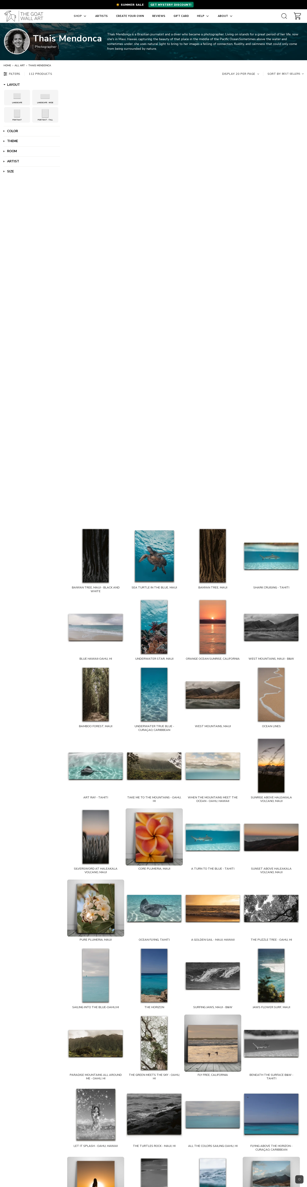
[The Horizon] (154, 975)
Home (7, 65)
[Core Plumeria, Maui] (154, 837)
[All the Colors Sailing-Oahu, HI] (212, 1114)
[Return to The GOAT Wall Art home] (25, 16)
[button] (153, 4)
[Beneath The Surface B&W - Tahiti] (271, 1043)
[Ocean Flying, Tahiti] (154, 908)
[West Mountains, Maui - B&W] (271, 627)
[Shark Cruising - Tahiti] (271, 556)
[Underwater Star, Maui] (154, 627)
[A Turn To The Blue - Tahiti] (212, 837)
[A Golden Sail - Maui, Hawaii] (212, 908)
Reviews (158, 16)
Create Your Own (130, 16)
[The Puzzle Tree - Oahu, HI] (271, 908)
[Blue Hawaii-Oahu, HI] (95, 627)
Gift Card (181, 16)
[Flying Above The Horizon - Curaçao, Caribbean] (271, 1114)
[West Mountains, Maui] (212, 694)
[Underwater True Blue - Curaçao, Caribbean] (154, 694)
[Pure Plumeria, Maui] (95, 908)
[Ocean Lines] (271, 694)
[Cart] (297, 16)
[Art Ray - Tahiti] (95, 765)
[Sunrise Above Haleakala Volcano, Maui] (271, 765)
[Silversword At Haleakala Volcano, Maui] (95, 837)
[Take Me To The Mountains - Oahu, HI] (154, 765)
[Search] (284, 16)
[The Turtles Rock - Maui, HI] (154, 1114)
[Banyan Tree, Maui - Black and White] (95, 556)
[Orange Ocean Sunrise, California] (212, 627)
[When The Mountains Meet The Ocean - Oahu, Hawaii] (212, 765)
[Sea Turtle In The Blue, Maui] (154, 556)
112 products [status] (40, 74)
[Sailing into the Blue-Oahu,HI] (95, 975)
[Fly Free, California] (212, 1043)
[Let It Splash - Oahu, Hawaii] (95, 1114)
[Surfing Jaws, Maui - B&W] (212, 975)
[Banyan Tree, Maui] (212, 556)
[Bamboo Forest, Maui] (95, 694)
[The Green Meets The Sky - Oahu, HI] (154, 1043)
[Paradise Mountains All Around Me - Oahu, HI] (95, 1043)
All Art (20, 65)
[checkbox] (17, 96)
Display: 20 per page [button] (238, 74)
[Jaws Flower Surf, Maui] (271, 975)
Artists (101, 16)
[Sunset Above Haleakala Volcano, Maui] (271, 837)
